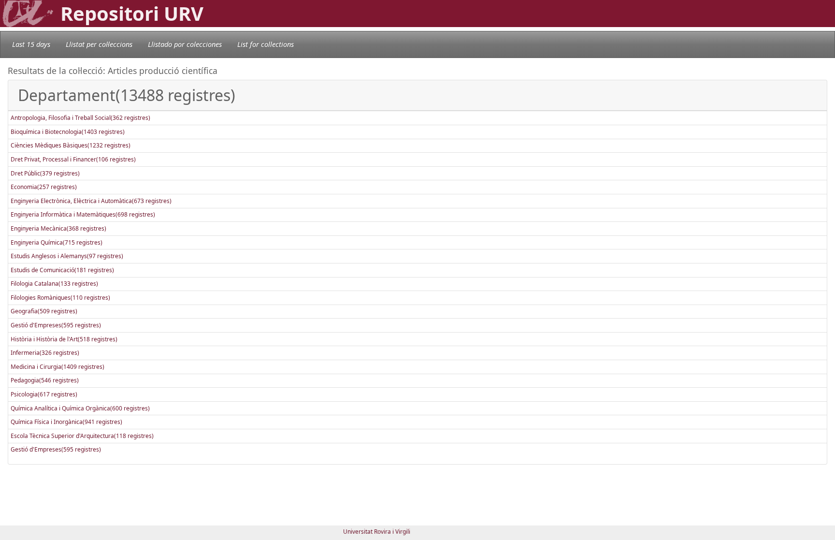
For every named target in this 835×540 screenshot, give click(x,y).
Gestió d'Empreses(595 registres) (56, 325)
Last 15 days (31, 44)
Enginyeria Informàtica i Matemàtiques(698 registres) (83, 214)
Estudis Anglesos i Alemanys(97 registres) (67, 256)
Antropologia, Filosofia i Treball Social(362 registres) (80, 118)
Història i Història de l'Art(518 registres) (64, 339)
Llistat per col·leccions (99, 44)
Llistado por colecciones (185, 44)
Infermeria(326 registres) (45, 353)
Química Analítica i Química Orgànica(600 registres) (80, 408)
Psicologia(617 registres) (44, 394)
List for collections (265, 44)
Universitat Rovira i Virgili (376, 531)
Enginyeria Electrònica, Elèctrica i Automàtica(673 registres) (91, 201)
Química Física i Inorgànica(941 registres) (66, 422)
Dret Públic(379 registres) (45, 173)
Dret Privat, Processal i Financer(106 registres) (73, 159)
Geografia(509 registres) (44, 311)
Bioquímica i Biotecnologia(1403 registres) (68, 132)
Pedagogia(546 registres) (45, 380)
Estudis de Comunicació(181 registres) (62, 270)
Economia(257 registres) (44, 187)
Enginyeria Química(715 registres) (56, 242)
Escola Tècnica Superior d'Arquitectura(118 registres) (82, 436)
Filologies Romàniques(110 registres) (60, 297)
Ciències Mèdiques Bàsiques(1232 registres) (70, 145)
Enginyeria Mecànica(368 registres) (58, 228)
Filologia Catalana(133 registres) (54, 283)
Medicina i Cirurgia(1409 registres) (57, 367)
